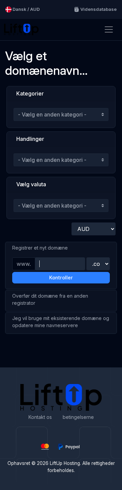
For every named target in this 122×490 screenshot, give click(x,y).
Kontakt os (40, 417)
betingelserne (78, 417)
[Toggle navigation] (109, 29)
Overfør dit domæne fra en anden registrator (50, 299)
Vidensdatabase (98, 9)
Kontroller (61, 277)
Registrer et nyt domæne (40, 248)
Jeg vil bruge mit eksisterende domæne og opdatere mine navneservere (60, 321)
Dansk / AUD (26, 9)
